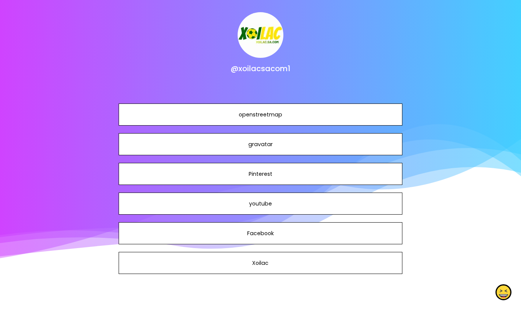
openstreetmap (260, 114)
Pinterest (260, 174)
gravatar (260, 144)
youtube (260, 203)
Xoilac (260, 263)
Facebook (260, 233)
